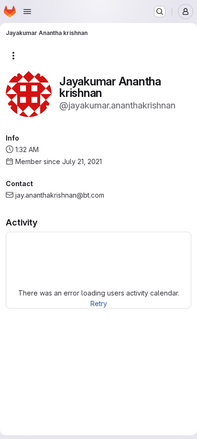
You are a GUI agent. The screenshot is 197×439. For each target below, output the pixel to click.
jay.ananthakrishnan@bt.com (59, 195)
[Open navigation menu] (27, 11)
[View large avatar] (29, 93)
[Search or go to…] (159, 11)
